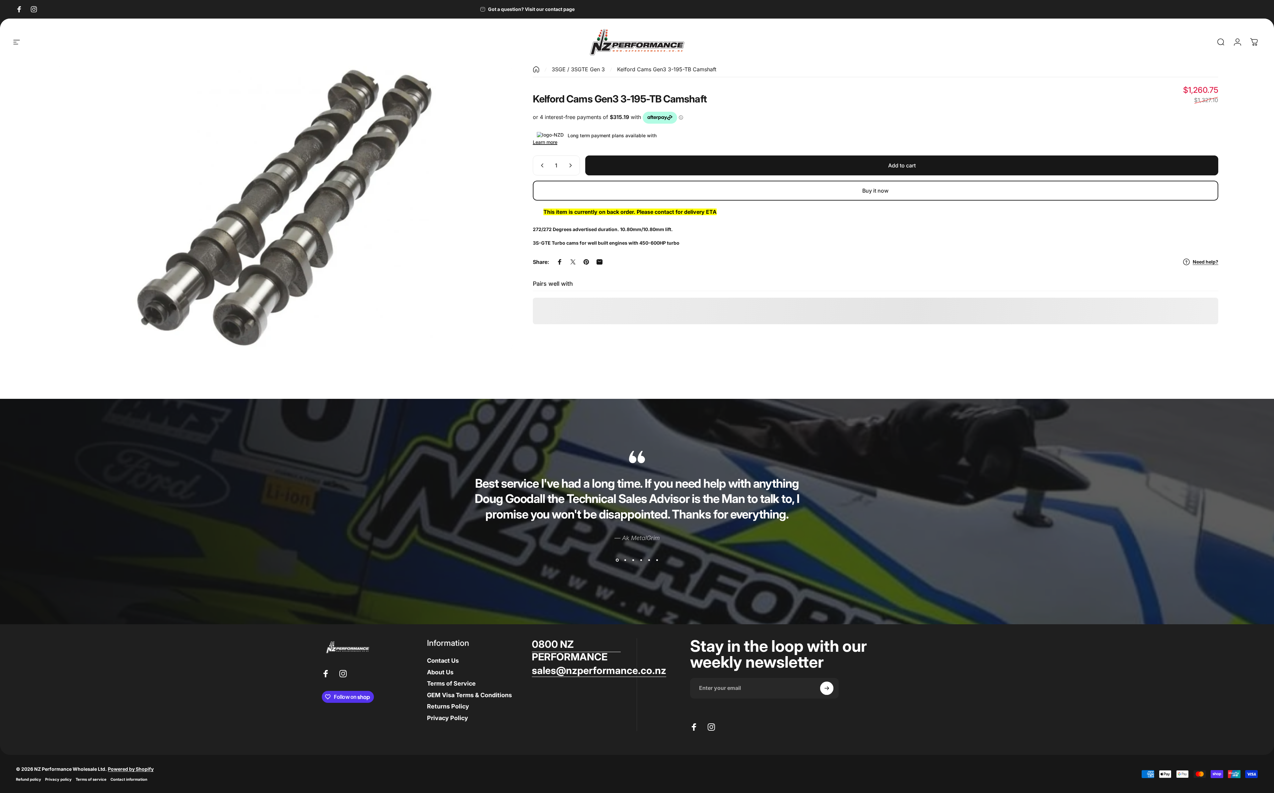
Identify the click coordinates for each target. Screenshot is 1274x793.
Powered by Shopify (131, 769)
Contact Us (443, 660)
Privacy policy (58, 779)
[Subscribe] (826, 688)
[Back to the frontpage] (536, 69)
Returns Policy (448, 706)
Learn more (545, 142)
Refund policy (28, 779)
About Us (440, 672)
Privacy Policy (447, 717)
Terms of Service (451, 683)
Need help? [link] (1205, 262)
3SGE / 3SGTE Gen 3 (578, 69)
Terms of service (91, 779)
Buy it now (875, 190)
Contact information (128, 779)
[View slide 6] (657, 560)
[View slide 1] (617, 560)
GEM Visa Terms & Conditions (469, 695)
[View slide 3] (633, 560)
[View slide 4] (641, 560)
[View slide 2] (625, 560)
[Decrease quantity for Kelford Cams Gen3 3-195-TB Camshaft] (540, 165)
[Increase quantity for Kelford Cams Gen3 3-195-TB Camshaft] (572, 165)
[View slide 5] (649, 560)
